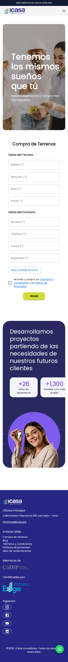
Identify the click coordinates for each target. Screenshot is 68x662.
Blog (5, 540)
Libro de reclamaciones (17, 551)
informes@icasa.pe (14, 522)
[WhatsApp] (59, 649)
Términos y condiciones (17, 544)
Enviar (34, 296)
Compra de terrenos (15, 537)
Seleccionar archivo (24, 270)
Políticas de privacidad (16, 547)
